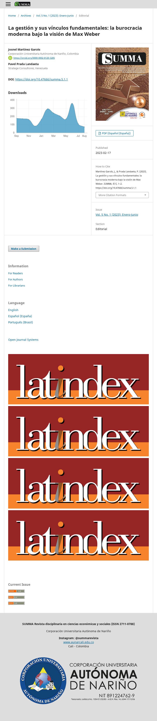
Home (12, 15)
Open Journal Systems (23, 340)
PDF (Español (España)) (116, 133)
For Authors (15, 279)
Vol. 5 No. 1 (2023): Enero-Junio (55, 15)
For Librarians (16, 285)
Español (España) (20, 316)
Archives (26, 15)
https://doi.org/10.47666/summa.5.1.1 (41, 79)
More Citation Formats (112, 195)
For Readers (15, 273)
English (13, 310)
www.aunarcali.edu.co (78, 642)
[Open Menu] (8, 4)
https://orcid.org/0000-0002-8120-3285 (34, 57)
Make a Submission (23, 248)
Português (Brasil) (20, 322)
